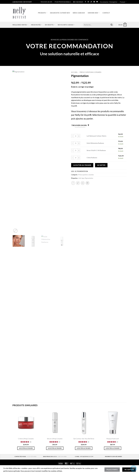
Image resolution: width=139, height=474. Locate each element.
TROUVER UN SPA (46, 2)
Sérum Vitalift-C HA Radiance (96, 150)
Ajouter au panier (82, 165)
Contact (106, 13)
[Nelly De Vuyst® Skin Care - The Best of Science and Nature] (23, 13)
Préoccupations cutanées (90, 72)
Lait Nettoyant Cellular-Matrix (96, 136)
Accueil (74, 72)
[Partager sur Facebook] (73, 183)
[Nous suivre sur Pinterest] (94, 2)
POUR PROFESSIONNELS (63, 2)
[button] (78, 2)
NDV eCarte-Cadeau (65, 25)
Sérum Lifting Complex (54, 439)
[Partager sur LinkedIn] (87, 183)
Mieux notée (36, 25)
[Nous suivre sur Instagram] (88, 2)
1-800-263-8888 (62, 456)
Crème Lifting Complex (26, 439)
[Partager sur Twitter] (78, 183)
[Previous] (16, 152)
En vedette (49, 25)
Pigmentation (89, 178)
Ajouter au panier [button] (26, 448)
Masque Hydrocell (112, 439)
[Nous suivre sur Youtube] (97, 2)
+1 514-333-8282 (31, 456)
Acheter (101, 165)
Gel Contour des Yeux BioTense (83, 439)
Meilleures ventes (19, 25)
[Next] (64, 152)
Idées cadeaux (79, 13)
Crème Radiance (92, 157)
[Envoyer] (111, 25)
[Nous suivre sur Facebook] (85, 2)
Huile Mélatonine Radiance (95, 143)
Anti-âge (81, 178)
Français (122, 2)
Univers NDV (93, 13)
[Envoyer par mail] (82, 183)
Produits (42, 13)
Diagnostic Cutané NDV (60, 13)
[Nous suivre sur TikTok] (91, 2)
